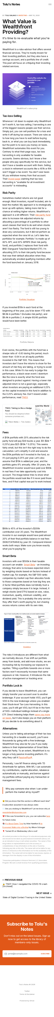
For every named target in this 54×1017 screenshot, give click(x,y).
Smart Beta (29, 564)
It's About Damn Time (14, 824)
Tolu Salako (10, 15)
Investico (27, 647)
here (48, 816)
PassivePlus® (25, 757)
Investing (23, 15)
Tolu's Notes (11, 4)
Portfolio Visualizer (27, 299)
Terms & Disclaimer (27, 994)
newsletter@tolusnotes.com (14, 812)
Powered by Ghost (27, 1001)
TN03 (25, 397)
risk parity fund (42, 215)
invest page (14, 179)
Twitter (27, 991)
